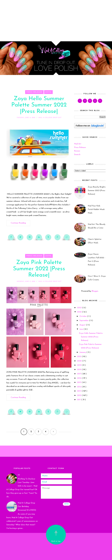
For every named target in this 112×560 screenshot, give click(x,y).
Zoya (48, 92)
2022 (79, 312)
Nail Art (77, 144)
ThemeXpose (56, 556)
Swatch (77, 155)
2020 (79, 361)
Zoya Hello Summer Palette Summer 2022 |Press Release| (39, 105)
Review (77, 151)
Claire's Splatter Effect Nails (94, 241)
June (81, 329)
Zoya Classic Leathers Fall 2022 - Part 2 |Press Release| (96, 259)
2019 (79, 365)
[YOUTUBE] (95, 101)
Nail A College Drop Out (56, 547)
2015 (79, 382)
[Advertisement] (56, 19)
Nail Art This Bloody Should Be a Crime (96, 226)
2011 (79, 400)
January (83, 352)
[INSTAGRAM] (90, 101)
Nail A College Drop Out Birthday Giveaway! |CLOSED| (27, 506)
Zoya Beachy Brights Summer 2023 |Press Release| (97, 190)
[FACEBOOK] (80, 101)
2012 (79, 395)
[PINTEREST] (100, 101)
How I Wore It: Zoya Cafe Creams (97, 278)
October (83, 316)
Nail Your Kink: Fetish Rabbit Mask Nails (96, 209)
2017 (79, 374)
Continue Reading (18, 223)
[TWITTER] (85, 101)
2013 (79, 391)
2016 (79, 378)
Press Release (34, 92)
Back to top (55, 541)
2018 (79, 370)
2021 (79, 357)
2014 (79, 387)
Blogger (95, 291)
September (84, 321)
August (82, 325)
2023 (79, 308)
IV (19, 475)
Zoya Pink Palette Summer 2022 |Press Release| (39, 269)
